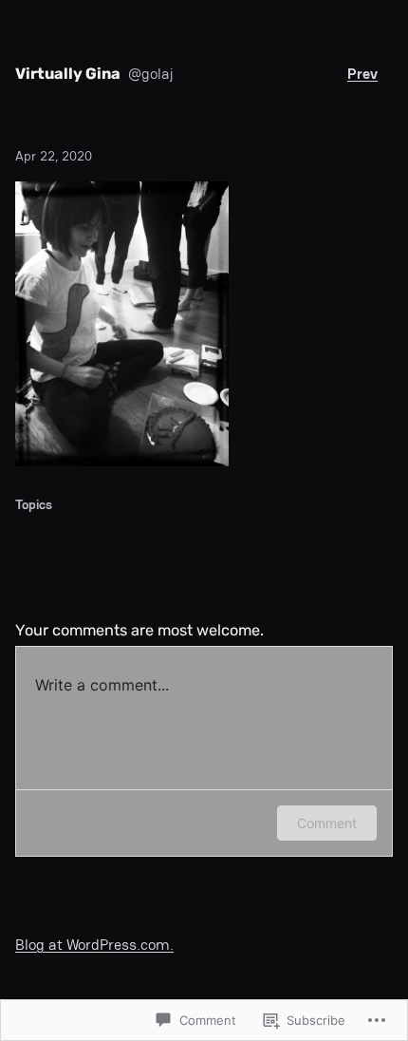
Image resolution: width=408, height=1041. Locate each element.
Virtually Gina (68, 74)
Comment (327, 823)
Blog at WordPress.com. (94, 945)
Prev (362, 74)
